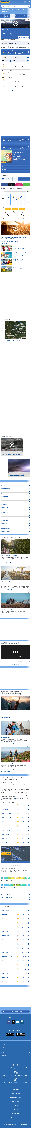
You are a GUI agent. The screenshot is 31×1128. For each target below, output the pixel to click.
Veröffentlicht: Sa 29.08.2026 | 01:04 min (9, 241)
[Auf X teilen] (11, 184)
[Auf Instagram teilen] (19, 184)
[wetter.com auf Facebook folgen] (9, 1021)
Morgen (7, 15)
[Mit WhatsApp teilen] (26, 184)
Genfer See (17, 798)
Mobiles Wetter (5, 1050)
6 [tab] (21, 664)
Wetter (3, 1044)
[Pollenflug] (25, 2)
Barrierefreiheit (15, 1113)
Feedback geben (13, 34)
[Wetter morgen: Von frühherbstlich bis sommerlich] (15, 228)
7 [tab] (22, 865)
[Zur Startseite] (6, 1)
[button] (15, 52)
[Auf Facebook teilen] (4, 184)
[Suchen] (28, 6)
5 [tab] (18, 664)
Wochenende (19, 15)
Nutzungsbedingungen (15, 1117)
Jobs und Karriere (15, 1089)
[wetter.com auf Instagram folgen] (22, 1021)
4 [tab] (16, 664)
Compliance (15, 1109)
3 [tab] (14, 664)
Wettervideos (4, 1052)
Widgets (3, 1047)
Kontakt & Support (15, 1101)
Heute (2, 15)
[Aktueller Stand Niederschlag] (15, 330)
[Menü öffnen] (28, 1)
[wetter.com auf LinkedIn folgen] (17, 1021)
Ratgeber (3, 1055)
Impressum (15, 1105)
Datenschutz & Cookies (15, 1093)
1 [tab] (10, 664)
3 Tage (12, 15)
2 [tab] (12, 664)
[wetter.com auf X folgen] (13, 1022)
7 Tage (25, 15)
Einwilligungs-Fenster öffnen (15, 1097)
